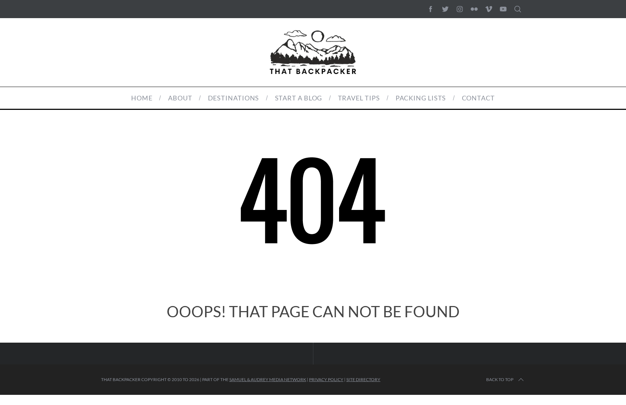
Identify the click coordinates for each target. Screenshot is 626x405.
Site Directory (363, 379)
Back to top (499, 379)
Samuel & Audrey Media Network (267, 379)
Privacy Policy (326, 379)
